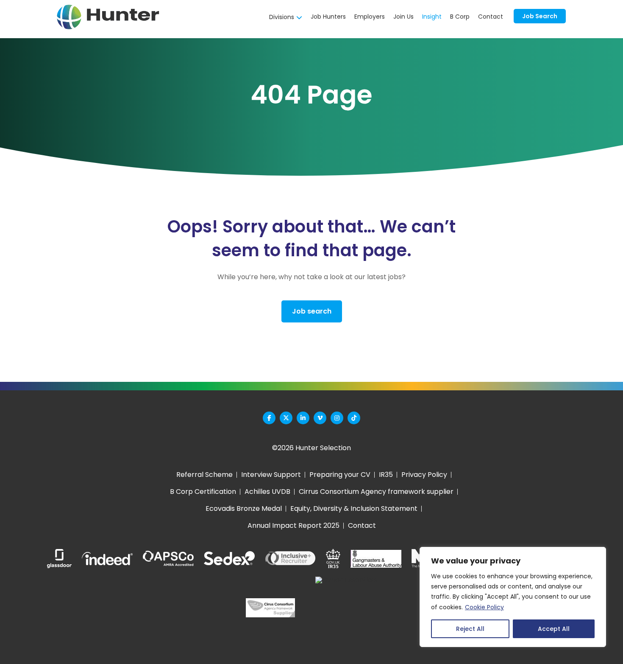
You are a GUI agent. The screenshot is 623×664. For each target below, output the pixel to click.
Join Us (403, 16)
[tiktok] (354, 418)
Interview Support (271, 474)
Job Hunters (328, 16)
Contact (490, 16)
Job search (311, 311)
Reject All (470, 629)
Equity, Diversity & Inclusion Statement (353, 508)
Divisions (281, 17)
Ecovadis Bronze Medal (244, 508)
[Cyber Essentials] (346, 608)
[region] (513, 597)
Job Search (539, 16)
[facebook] (269, 418)
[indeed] (107, 558)
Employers (369, 16)
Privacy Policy (424, 474)
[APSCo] (168, 559)
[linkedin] (303, 418)
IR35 (386, 474)
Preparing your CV (339, 474)
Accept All (554, 629)
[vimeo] (320, 418)
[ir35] (333, 558)
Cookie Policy (484, 607)
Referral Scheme (204, 474)
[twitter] (286, 418)
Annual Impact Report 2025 (293, 525)
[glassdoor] (59, 558)
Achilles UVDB (267, 491)
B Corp (460, 16)
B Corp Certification (203, 491)
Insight (432, 16)
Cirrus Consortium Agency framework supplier (376, 491)
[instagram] (337, 418)
